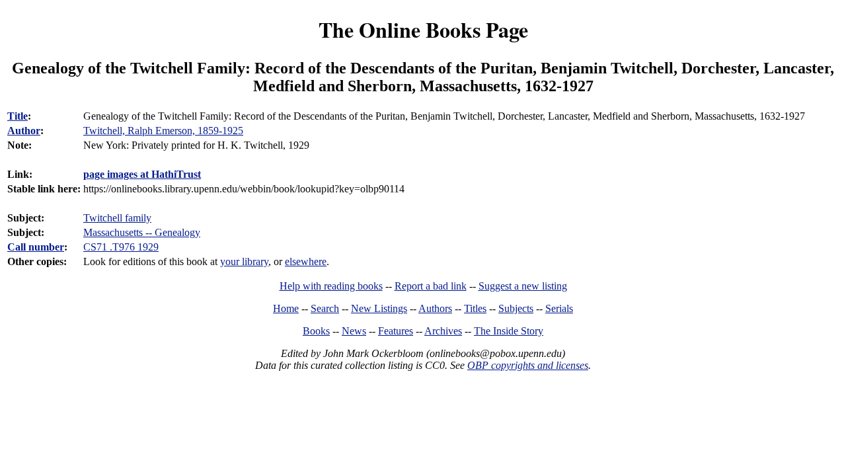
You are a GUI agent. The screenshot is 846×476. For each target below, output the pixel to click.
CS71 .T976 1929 (121, 247)
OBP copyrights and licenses (527, 365)
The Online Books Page (423, 29)
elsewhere (306, 261)
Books (316, 331)
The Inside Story (508, 331)
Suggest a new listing (523, 286)
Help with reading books (331, 286)
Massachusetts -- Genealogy (141, 232)
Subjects (515, 308)
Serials (559, 308)
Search (325, 308)
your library (244, 261)
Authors (435, 308)
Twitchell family (117, 217)
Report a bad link (431, 286)
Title (17, 116)
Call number (35, 247)
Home (286, 308)
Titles (475, 308)
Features (395, 331)
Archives (443, 331)
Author (23, 130)
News (354, 331)
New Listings (379, 308)
